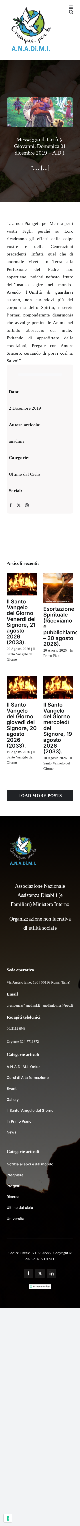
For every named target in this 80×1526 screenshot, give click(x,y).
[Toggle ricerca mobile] (71, 12)
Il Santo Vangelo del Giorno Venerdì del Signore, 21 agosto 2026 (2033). (21, 622)
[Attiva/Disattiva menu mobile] (71, 7)
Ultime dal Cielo (24, 473)
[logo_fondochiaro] (23, 836)
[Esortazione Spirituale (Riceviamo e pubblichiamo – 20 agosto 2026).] (58, 588)
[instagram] (27, 505)
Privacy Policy (41, 1286)
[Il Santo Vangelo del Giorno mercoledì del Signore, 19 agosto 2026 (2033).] (58, 687)
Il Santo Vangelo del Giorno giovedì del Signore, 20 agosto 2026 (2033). (22, 725)
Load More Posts (40, 795)
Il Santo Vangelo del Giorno (21, 654)
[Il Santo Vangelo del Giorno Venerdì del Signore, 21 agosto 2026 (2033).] (22, 584)
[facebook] (10, 505)
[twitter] (18, 505)
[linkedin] (51, 1273)
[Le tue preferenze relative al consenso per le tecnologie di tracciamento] (8, 1518)
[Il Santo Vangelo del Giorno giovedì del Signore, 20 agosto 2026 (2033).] (22, 687)
